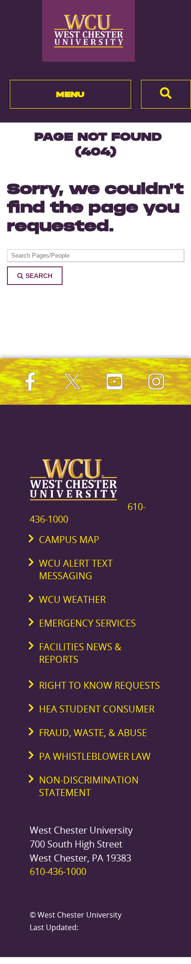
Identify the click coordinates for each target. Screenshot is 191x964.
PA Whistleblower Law (95, 756)
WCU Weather (72, 599)
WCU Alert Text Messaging (76, 569)
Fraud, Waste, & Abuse (93, 732)
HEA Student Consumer (96, 709)
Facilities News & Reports (80, 653)
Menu (70, 94)
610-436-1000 (58, 871)
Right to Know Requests (99, 685)
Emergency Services (87, 623)
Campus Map (69, 539)
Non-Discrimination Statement (89, 786)
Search (38, 275)
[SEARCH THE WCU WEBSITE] (166, 94)
